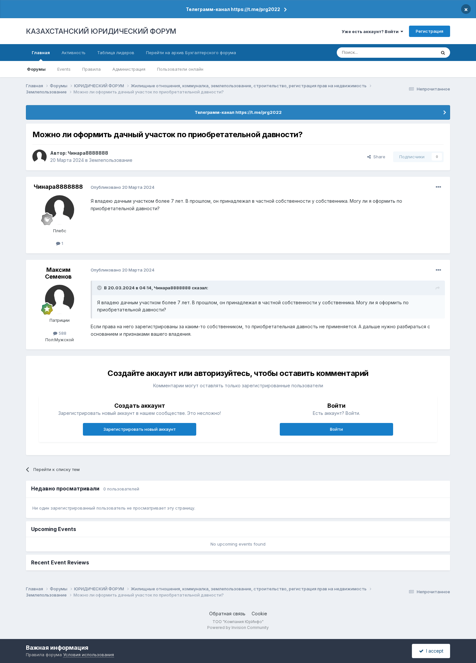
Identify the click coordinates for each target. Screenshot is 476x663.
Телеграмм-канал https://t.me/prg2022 (233, 9)
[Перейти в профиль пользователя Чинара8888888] (39, 157)
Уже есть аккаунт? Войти (371, 31)
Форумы (36, 69)
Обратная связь (227, 613)
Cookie (259, 613)
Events (64, 69)
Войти (336, 429)
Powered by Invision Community (238, 627)
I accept (433, 651)
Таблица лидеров (115, 52)
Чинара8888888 (88, 153)
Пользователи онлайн (180, 69)
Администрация (128, 69)
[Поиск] (443, 52)
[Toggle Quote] (100, 287)
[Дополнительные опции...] (438, 187)
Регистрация (429, 31)
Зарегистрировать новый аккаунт (139, 429)
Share (378, 156)
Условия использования (88, 654)
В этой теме (415, 52)
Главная (41, 52)
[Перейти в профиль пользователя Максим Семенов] (59, 299)
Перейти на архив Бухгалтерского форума (191, 52)
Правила (91, 69)
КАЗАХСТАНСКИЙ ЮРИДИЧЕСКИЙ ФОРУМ (101, 31)
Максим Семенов (58, 273)
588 (61, 333)
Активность (73, 52)
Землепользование (110, 160)
